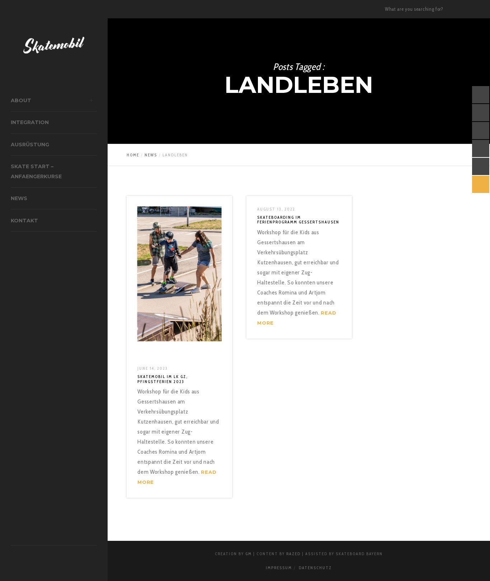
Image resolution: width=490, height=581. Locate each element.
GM (248, 553)
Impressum (279, 567)
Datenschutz (315, 567)
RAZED (293, 553)
